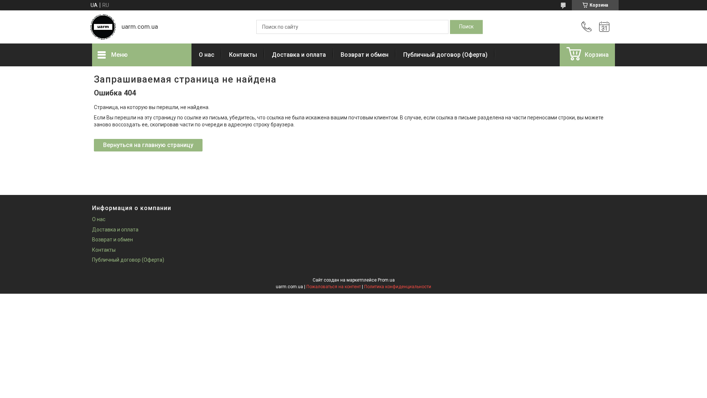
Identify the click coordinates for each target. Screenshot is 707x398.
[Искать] (466, 27)
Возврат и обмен (364, 54)
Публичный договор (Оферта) (445, 54)
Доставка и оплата (299, 54)
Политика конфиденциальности (397, 286)
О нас (206, 54)
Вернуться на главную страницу (148, 145)
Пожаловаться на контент (333, 286)
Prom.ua (386, 280)
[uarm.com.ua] (103, 27)
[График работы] (604, 27)
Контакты (243, 54)
